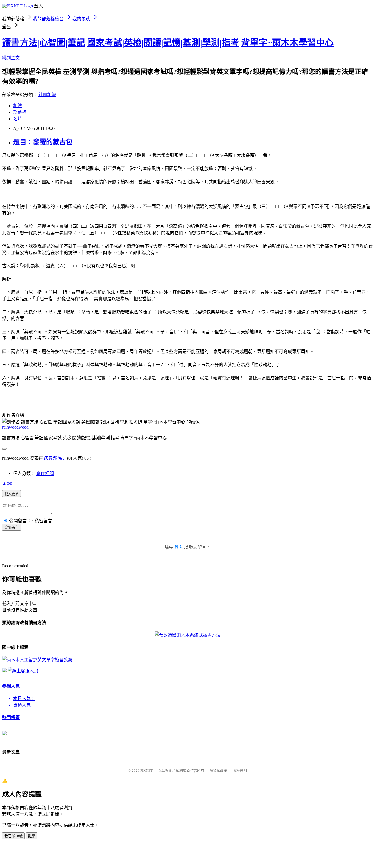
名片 (17, 118)
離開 (31, 836)
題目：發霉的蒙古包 (42, 142)
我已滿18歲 (13, 836)
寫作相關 (45, 473)
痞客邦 (50, 458)
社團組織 (47, 94)
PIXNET (146, 770)
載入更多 (11, 494)
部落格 (19, 112)
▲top (7, 483)
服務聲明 (240, 770)
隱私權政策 (218, 770)
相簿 (17, 105)
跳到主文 (11, 57)
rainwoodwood (15, 427)
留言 (62, 458)
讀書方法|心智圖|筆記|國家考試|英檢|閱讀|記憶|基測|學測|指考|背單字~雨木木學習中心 (168, 43)
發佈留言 (11, 527)
